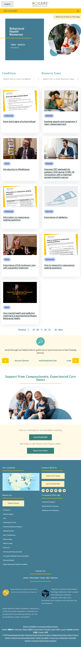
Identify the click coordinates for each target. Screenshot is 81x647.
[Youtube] (51, 490)
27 (34, 329)
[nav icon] (78, 10)
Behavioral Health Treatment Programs (38, 635)
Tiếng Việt (18, 629)
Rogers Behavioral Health (16, 635)
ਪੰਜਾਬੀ (46, 632)
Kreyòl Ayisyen (38, 629)
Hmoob (76, 629)
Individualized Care (48, 361)
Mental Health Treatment (50, 506)
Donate (42, 577)
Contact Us (6, 510)
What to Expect (8, 514)
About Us (21, 45)
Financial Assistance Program (12, 526)
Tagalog (25, 629)
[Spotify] (64, 490)
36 (55, 329)
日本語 (35, 632)
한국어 (31, 629)
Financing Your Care (9, 522)
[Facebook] (55, 490)
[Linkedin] (47, 490)
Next (60, 329)
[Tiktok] (43, 490)
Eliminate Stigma (8, 560)
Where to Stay (7, 543)
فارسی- (63, 629)
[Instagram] (60, 490)
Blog (47, 577)
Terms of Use (54, 638)
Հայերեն (69, 629)
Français (41, 632)
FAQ (4, 518)
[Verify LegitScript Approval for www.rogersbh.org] (45, 597)
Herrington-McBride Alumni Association (16, 556)
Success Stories (22, 361)
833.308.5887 (11, 11)
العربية (53, 629)
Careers (25, 577)
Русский (47, 629)
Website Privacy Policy (59, 635)
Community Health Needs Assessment (43, 641)
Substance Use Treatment (50, 510)
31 (49, 329)
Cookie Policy (63, 638)
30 (45, 329)
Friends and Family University (12, 552)
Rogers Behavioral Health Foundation (15, 564)
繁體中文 (11, 629)
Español (4, 629)
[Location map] (21, 482)
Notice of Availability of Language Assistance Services (40, 626)
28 (37, 329)
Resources (6, 547)
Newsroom (54, 577)
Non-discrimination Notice (26, 638)
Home (13, 45)
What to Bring (7, 539)
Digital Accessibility (42, 638)
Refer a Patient (34, 577)
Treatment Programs (48, 502)
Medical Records (8, 531)
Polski (58, 629)
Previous (22, 329)
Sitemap (15, 638)
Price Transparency (9, 535)
